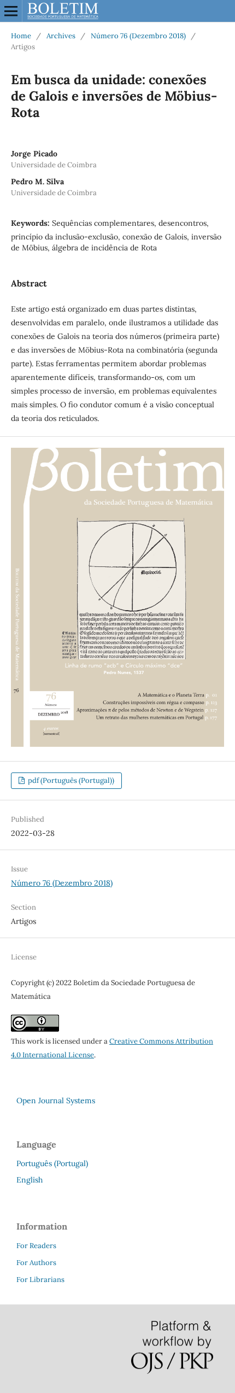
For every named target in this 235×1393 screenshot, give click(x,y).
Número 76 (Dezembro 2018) (138, 35)
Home (21, 35)
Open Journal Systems (55, 1100)
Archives (60, 35)
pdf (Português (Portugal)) (70, 780)
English (29, 1180)
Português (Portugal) (52, 1163)
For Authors (36, 1262)
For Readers (36, 1245)
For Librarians (40, 1279)
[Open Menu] (11, 11)
